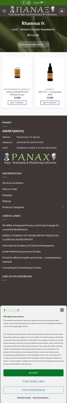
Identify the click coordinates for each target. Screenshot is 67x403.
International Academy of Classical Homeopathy (28, 245)
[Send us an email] (28, 2)
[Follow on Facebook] (23, 2)
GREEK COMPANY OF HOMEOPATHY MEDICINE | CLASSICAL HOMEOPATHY (30, 237)
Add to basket (17, 103)
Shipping (7, 195)
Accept (33, 372)
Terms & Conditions (40, 397)
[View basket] (61, 10)
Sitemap (6, 200)
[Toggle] (63, 207)
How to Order (9, 188)
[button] (62, 310)
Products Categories (13, 207)
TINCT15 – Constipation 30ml (50, 93)
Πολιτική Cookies (24, 397)
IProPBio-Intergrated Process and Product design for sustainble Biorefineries (30, 227)
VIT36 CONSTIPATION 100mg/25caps (17, 93)
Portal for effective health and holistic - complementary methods (31, 259)
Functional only (33, 381)
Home (15, 29)
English (36, 2)
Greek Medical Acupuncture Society (21, 251)
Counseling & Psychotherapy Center (21, 267)
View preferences (33, 390)
